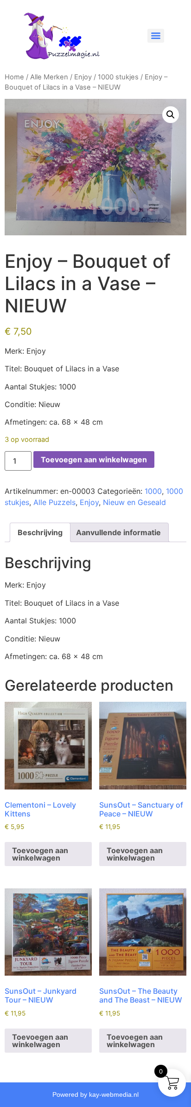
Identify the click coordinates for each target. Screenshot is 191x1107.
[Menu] (155, 36)
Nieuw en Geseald (134, 502)
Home (14, 77)
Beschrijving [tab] (40, 532)
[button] (170, 114)
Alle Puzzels (54, 502)
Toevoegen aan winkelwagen (94, 459)
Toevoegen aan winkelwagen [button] (40, 854)
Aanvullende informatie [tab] (118, 532)
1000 (153, 491)
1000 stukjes (118, 77)
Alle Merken (49, 77)
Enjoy (83, 77)
